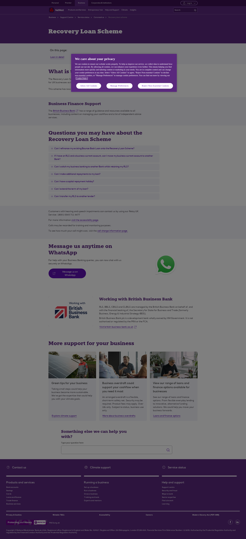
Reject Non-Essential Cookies (155, 86)
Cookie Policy (82, 78)
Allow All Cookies (88, 86)
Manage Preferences (119, 86)
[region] (124, 73)
